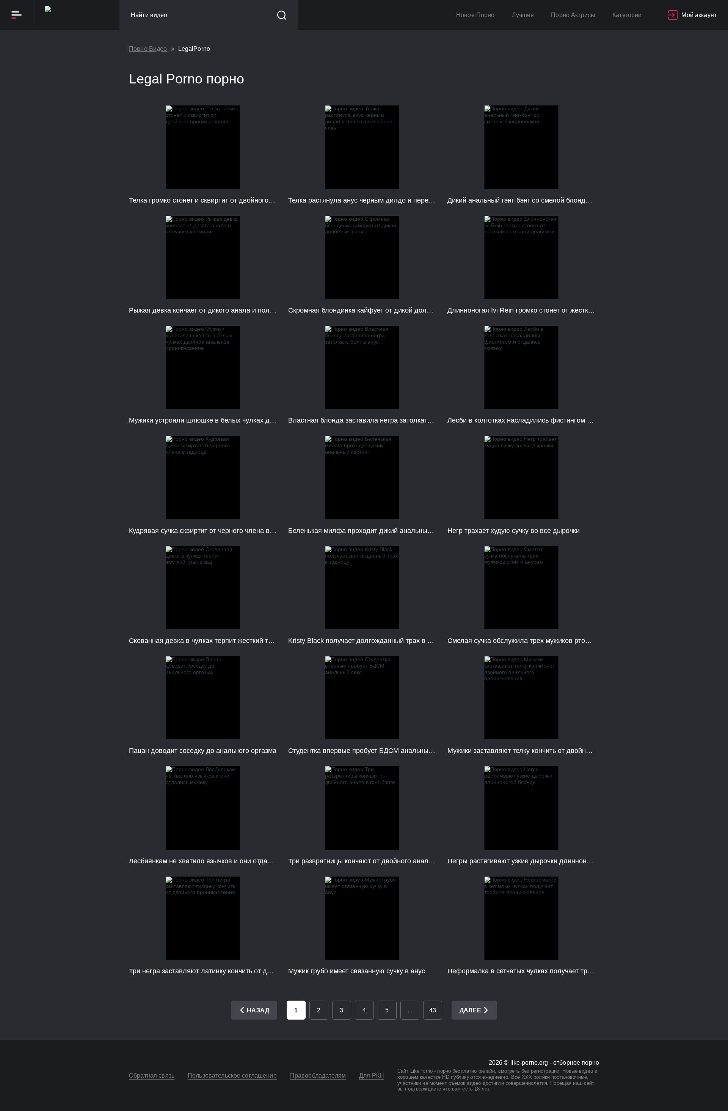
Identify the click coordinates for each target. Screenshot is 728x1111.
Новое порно (475, 15)
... (410, 1010)
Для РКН (371, 1075)
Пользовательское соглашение (232, 1075)
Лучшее (523, 15)
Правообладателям (318, 1075)
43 (432, 1010)
